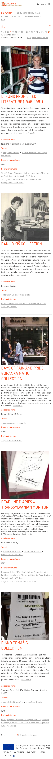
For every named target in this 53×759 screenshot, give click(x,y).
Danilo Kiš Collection (21, 243)
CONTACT (7, 756)
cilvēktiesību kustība (12, 551)
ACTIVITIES (19, 752)
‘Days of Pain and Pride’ (11, 440)
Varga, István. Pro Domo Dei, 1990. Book (18, 581)
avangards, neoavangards (14, 423)
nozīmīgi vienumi (33, 16)
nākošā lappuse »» (40, 37)
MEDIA (42, 752)
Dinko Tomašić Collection (14, 645)
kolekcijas (6, 13)
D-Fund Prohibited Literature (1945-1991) (22, 99)
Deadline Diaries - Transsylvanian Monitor (24, 504)
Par (3, 19)
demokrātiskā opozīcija (13, 702)
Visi (3, 32)
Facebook (14, 756)
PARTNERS (31, 752)
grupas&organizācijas (28, 13)
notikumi (16, 16)
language (41, 4)
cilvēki (4, 16)
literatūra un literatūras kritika (16, 294)
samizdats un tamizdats (12, 554)
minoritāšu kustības (33, 551)
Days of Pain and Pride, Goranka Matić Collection (22, 373)
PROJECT (7, 752)
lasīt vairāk (30, 133)
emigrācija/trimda (11, 152)
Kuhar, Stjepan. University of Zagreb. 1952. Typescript (25, 719)
